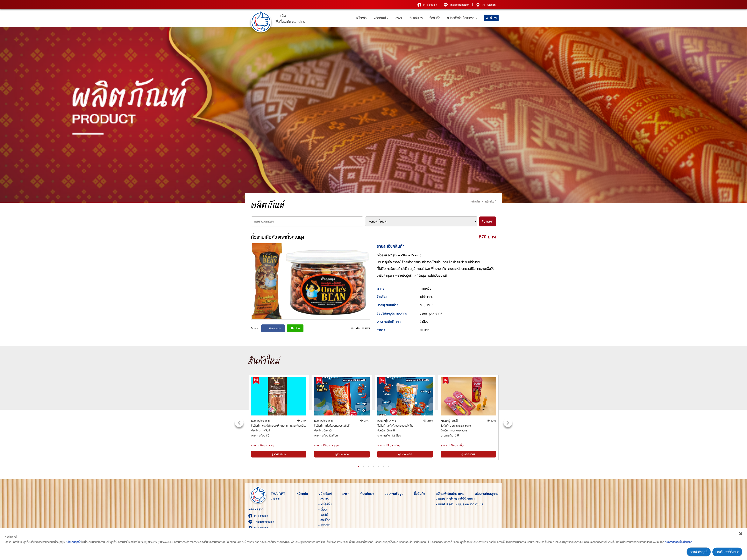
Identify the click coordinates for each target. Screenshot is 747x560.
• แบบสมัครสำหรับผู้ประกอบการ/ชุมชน (442, 504)
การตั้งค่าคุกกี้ (699, 552)
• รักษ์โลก (324, 520)
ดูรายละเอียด (279, 454)
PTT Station (430, 4)
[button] (358, 466)
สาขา (398, 18)
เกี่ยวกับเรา (416, 18)
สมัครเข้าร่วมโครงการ (460, 18)
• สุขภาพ (324, 525)
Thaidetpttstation (459, 4)
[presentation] (239, 422)
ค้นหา (493, 18)
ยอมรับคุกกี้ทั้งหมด (727, 552)
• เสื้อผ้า (323, 509)
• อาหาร (323, 499)
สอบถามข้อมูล (394, 493)
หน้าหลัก (361, 18)
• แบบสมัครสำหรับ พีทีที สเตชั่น (442, 499)
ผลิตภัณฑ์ (380, 18)
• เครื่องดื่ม (325, 504)
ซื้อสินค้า (435, 18)
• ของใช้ (323, 514)
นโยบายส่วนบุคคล (487, 493)
